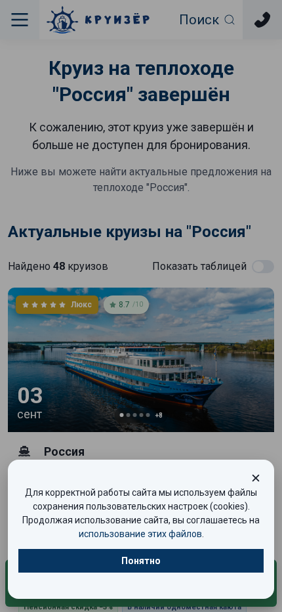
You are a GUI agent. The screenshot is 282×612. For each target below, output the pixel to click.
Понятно (141, 561)
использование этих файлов (140, 534)
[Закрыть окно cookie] (256, 478)
